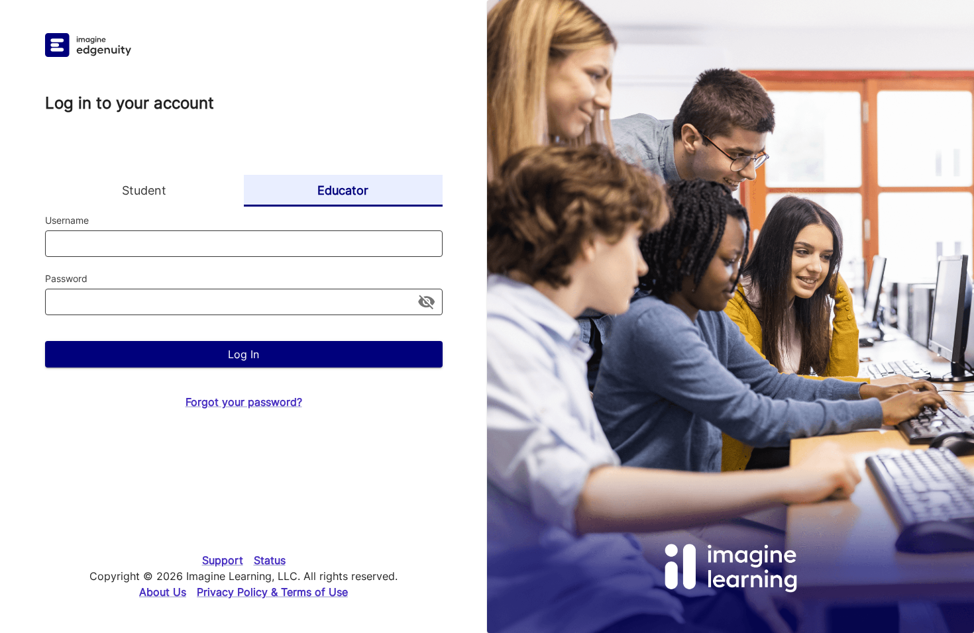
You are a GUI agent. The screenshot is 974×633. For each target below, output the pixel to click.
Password (66, 278)
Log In (243, 354)
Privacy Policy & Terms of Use (272, 592)
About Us (162, 592)
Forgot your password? (244, 402)
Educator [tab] (342, 190)
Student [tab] (144, 190)
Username (67, 220)
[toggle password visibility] (426, 301)
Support (222, 560)
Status (270, 560)
